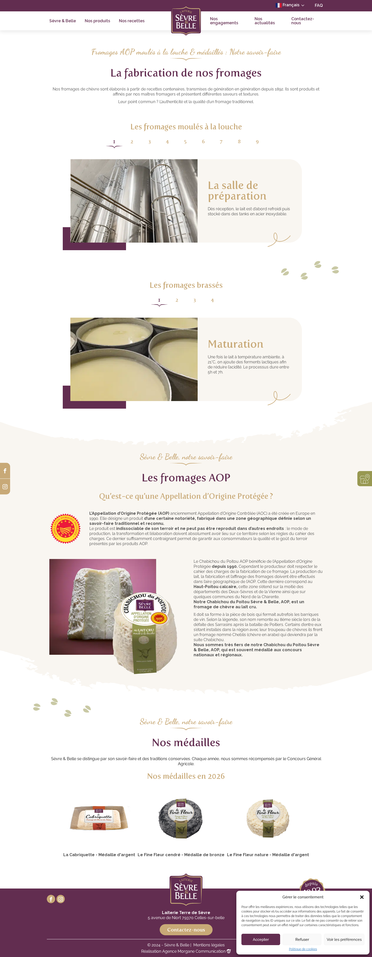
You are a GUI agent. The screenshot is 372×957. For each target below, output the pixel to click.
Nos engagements (224, 20)
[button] (361, 897)
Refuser (302, 939)
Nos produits (97, 20)
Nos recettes (131, 20)
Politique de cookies (303, 949)
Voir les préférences (344, 939)
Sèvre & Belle (62, 20)
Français (290, 5)
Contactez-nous (302, 20)
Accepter (261, 939)
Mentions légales (209, 945)
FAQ (319, 6)
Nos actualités (265, 20)
